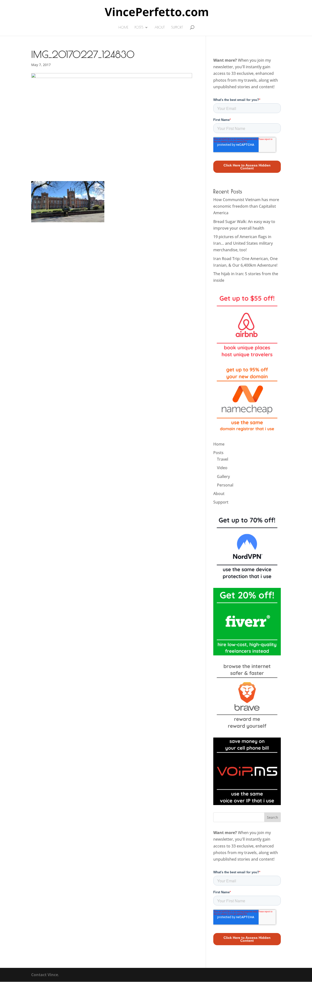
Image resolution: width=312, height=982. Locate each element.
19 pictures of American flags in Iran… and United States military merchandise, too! (243, 243)
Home (123, 27)
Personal (225, 485)
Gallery (223, 476)
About (160, 27)
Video (222, 467)
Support (177, 27)
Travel (222, 459)
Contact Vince (44, 974)
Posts (139, 27)
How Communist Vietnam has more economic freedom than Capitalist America (246, 206)
